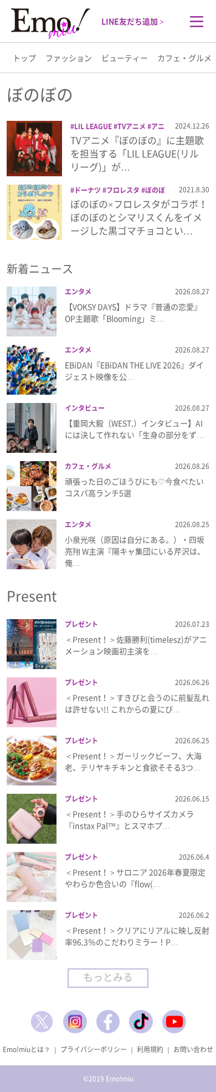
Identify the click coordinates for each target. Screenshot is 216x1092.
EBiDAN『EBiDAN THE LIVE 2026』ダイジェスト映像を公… (134, 370)
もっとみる (108, 976)
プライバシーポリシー (93, 1049)
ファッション (68, 57)
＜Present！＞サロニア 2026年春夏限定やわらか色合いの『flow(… (135, 877)
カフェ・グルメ (184, 57)
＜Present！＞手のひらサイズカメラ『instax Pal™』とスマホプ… (129, 819)
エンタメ (78, 292)
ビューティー (124, 57)
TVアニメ (131, 126)
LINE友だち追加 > (132, 21)
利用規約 (150, 1049)
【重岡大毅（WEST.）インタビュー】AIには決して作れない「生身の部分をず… (134, 428)
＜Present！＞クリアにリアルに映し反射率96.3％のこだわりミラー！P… (137, 936)
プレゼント (81, 624)
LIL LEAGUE (93, 126)
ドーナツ (87, 190)
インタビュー (85, 408)
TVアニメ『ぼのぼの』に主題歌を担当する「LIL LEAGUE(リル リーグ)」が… (137, 153)
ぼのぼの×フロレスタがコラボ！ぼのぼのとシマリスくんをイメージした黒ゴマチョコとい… (139, 217)
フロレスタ (123, 190)
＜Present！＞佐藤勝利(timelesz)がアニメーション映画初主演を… (136, 645)
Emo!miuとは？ (26, 1049)
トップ (24, 57)
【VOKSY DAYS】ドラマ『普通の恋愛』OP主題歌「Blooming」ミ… (133, 312)
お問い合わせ (193, 1049)
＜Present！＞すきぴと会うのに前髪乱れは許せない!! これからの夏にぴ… (137, 703)
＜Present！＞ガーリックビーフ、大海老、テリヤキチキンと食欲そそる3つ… (133, 761)
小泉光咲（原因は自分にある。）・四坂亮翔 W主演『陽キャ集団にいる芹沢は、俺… (135, 551)
